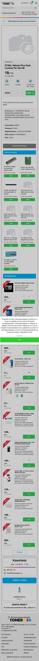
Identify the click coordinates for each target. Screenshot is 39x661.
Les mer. (19, 336)
